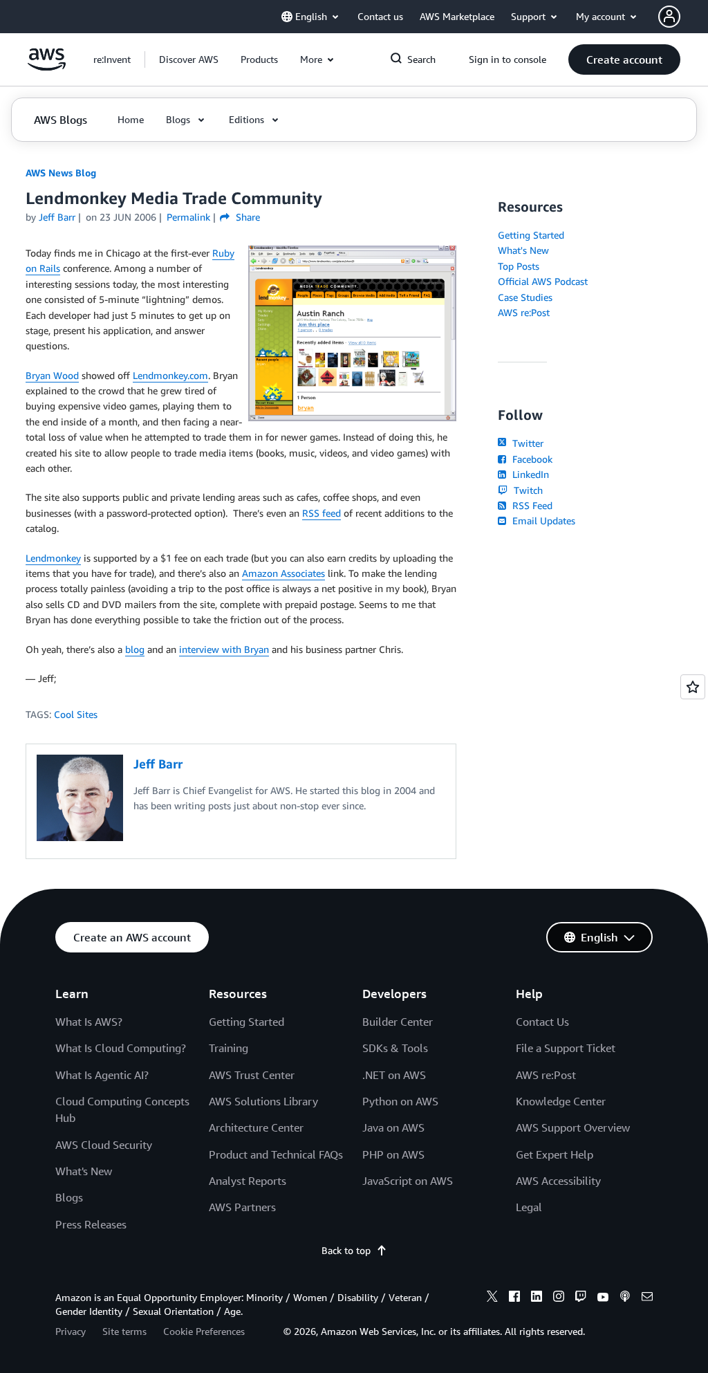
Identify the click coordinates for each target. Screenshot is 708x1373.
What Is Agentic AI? (102, 1075)
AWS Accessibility (558, 1181)
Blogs (69, 1197)
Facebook (531, 459)
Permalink (188, 217)
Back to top (346, 1250)
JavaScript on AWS (407, 1181)
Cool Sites (75, 714)
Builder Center (397, 1022)
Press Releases (91, 1224)
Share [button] (246, 217)
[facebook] (514, 1298)
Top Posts (518, 266)
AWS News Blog (61, 172)
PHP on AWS (393, 1154)
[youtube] (602, 1298)
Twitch (526, 490)
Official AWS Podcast (543, 281)
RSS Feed (531, 505)
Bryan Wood (52, 375)
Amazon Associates (283, 573)
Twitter (526, 443)
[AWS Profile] (669, 17)
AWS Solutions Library (263, 1101)
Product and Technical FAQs (276, 1154)
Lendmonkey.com (170, 375)
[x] (492, 1298)
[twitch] (580, 1298)
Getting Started (531, 235)
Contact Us (542, 1022)
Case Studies (525, 297)
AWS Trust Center (252, 1075)
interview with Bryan (224, 649)
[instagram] (558, 1298)
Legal (529, 1207)
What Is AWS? (88, 1022)
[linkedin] (536, 1298)
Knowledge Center (561, 1101)
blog (135, 649)
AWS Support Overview (573, 1127)
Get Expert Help (554, 1154)
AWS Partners (242, 1207)
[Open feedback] (692, 686)
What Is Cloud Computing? (120, 1048)
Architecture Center (256, 1127)
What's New (523, 250)
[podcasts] (625, 1298)
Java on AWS (393, 1127)
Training (228, 1048)
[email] (647, 1298)
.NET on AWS (394, 1075)
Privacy (70, 1331)
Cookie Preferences (204, 1331)
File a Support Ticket (565, 1048)
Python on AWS (400, 1101)
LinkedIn (529, 474)
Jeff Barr (57, 217)
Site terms (124, 1331)
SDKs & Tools (395, 1048)
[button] (189, 59)
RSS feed (321, 513)
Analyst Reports (247, 1181)
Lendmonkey (53, 558)
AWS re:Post (524, 312)
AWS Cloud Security (103, 1145)
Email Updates (542, 520)
